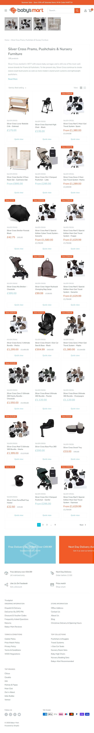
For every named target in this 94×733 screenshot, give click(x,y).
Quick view (18, 139)
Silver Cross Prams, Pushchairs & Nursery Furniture (29, 40)
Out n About (10, 692)
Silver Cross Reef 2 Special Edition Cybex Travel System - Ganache (47, 233)
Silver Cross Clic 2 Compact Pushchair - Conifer (46, 498)
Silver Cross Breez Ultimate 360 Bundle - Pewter (46, 394)
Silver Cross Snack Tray (72, 447)
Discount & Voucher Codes (15, 615)
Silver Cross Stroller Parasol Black (18, 231)
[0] (90, 10)
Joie (6, 681)
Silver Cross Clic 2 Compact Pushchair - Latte (46, 178)
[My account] (85, 10)
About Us (55, 615)
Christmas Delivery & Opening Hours (66, 623)
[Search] (77, 10)
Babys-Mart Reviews (13, 626)
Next (81, 525)
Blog (53, 619)
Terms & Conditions (13, 650)
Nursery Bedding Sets (60, 657)
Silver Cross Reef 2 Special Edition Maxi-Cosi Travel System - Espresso (73, 500)
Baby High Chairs (58, 654)
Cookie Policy (10, 639)
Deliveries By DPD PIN (14, 611)
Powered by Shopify (12, 726)
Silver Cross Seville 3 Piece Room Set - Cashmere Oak (17, 178)
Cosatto (8, 677)
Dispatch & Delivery (13, 608)
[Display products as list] (85, 88)
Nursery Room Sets (59, 650)
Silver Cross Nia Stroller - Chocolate (17, 287)
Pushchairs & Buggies (60, 639)
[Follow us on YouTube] (19, 714)
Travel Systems (57, 642)
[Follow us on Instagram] (10, 714)
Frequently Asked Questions (16, 619)
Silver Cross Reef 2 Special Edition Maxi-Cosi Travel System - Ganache (73, 289)
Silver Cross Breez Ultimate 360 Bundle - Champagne (74, 394)
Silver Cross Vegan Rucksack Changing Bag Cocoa (46, 287)
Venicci (7, 699)
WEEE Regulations (12, 654)
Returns (8, 623)
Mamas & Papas (11, 685)
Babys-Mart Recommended (62, 661)
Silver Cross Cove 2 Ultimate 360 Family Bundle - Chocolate (18, 396)
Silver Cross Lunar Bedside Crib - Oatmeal (17, 125)
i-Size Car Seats (57, 646)
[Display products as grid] (81, 88)
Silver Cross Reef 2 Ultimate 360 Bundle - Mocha (18, 447)
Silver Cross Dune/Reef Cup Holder (18, 501)
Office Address (57, 608)
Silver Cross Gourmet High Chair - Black (45, 125)
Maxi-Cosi (9, 688)
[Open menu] (6, 10)
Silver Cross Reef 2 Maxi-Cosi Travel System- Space (74, 125)
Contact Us (55, 611)
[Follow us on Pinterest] (15, 714)
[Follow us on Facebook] (6, 714)
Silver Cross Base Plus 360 (45, 446)
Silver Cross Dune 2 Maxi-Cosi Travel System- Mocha (73, 178)
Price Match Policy (12, 642)
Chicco (7, 673)
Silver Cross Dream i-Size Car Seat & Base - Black (46, 344)
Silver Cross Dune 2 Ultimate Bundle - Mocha (18, 344)
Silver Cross (12, 121)
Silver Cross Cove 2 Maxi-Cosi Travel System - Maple (75, 344)
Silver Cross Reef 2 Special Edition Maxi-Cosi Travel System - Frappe (73, 233)
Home (7, 40)
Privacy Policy (10, 646)
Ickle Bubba (9, 696)
